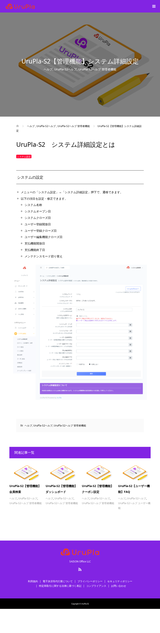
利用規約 (33, 581)
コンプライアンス (96, 586)
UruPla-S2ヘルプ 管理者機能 (97, 69)
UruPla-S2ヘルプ (65, 69)
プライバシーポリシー (90, 581)
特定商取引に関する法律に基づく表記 (60, 586)
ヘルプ (48, 69)
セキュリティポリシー (119, 581)
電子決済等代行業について (58, 581)
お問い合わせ (118, 586)
